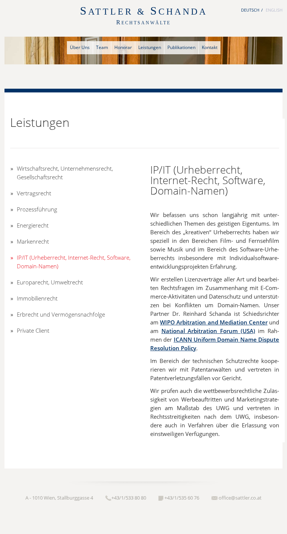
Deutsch (250, 10)
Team (102, 47)
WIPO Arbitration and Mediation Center (214, 322)
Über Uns (80, 47)
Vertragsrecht (34, 193)
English (274, 10)
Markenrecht (33, 241)
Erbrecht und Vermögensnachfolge (61, 314)
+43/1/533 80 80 (128, 497)
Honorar (123, 47)
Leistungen (149, 47)
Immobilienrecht (37, 298)
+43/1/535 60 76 (181, 497)
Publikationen (181, 47)
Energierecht (33, 225)
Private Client (33, 330)
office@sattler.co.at (240, 497)
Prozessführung (37, 209)
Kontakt (209, 47)
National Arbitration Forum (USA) (208, 331)
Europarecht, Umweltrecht (50, 282)
